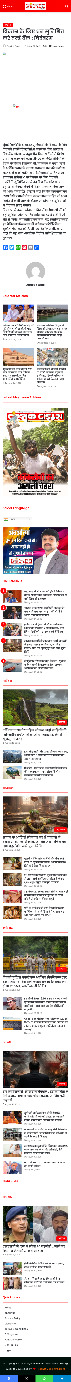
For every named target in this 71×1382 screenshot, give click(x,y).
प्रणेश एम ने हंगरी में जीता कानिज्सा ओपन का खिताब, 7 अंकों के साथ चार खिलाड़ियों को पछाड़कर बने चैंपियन (44, 628)
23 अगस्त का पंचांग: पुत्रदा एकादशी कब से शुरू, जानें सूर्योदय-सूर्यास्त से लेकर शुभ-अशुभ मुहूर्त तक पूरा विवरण (45, 878)
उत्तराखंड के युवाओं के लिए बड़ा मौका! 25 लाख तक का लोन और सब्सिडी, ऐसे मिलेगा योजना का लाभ (46, 1149)
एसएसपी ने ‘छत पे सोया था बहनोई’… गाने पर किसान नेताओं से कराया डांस (34, 1248)
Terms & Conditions (16, 1329)
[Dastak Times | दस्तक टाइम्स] (35, 6)
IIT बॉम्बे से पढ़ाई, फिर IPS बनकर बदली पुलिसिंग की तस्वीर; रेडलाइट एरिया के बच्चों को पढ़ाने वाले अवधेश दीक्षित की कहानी (45, 1004)
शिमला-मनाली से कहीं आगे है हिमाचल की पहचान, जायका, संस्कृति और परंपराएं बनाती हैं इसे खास (45, 771)
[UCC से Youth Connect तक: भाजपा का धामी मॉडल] (12, 1167)
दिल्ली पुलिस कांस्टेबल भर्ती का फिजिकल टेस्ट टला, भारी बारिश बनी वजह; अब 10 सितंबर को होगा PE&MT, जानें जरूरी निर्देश (35, 981)
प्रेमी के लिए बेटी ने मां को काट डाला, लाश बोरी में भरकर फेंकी (44, 1265)
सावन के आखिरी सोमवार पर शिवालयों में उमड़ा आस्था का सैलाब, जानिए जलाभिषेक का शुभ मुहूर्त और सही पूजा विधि (45, 646)
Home (8, 1307)
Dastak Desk (13, 46)
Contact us (11, 1345)
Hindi (11, 519)
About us (10, 1313)
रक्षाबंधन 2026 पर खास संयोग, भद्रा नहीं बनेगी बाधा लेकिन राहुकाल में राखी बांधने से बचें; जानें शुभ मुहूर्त (46, 895)
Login (8, 1350)
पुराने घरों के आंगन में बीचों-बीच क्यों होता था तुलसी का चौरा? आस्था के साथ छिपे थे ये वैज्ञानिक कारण (45, 862)
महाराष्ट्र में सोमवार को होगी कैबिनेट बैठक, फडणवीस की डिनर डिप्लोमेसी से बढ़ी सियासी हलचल (45, 595)
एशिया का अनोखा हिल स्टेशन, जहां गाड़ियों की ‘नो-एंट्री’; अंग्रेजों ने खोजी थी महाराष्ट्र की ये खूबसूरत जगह (35, 734)
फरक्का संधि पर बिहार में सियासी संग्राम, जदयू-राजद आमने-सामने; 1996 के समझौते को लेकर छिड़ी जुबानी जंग (52, 332)
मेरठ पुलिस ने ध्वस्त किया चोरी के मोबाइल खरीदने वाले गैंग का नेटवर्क (44, 1280)
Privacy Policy (13, 1318)
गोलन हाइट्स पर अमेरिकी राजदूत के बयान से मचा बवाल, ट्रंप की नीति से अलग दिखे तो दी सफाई (44, 611)
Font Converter (14, 1339)
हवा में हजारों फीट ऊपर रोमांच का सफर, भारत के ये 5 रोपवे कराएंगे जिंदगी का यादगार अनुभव (46, 755)
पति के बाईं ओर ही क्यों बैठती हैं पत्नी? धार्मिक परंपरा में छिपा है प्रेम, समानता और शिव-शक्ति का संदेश (44, 911)
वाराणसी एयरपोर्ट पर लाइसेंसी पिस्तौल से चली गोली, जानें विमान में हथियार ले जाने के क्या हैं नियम (45, 1133)
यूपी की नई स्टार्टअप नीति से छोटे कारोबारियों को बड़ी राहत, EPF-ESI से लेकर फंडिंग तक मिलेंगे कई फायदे (44, 1116)
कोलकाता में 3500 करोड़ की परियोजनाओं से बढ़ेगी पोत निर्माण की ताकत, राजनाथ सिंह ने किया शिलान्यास (18, 330)
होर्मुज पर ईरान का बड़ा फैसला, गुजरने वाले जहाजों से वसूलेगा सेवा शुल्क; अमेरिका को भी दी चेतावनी (45, 664)
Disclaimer (11, 1323)
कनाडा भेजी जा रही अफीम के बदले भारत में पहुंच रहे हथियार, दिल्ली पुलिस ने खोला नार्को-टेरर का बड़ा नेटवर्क (51, 375)
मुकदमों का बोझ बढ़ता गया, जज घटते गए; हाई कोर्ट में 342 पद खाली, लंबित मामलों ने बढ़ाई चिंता (18, 374)
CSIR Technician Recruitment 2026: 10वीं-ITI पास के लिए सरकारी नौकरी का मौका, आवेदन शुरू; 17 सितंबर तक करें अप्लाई (46, 1024)
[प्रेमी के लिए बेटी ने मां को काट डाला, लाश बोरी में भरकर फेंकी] (12, 1268)
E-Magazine (11, 1334)
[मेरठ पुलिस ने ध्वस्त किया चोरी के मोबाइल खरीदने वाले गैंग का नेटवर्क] (12, 1283)
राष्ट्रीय (7, 25)
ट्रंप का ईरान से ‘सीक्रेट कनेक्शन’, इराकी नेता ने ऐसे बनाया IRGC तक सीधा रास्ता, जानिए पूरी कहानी (35, 1095)
